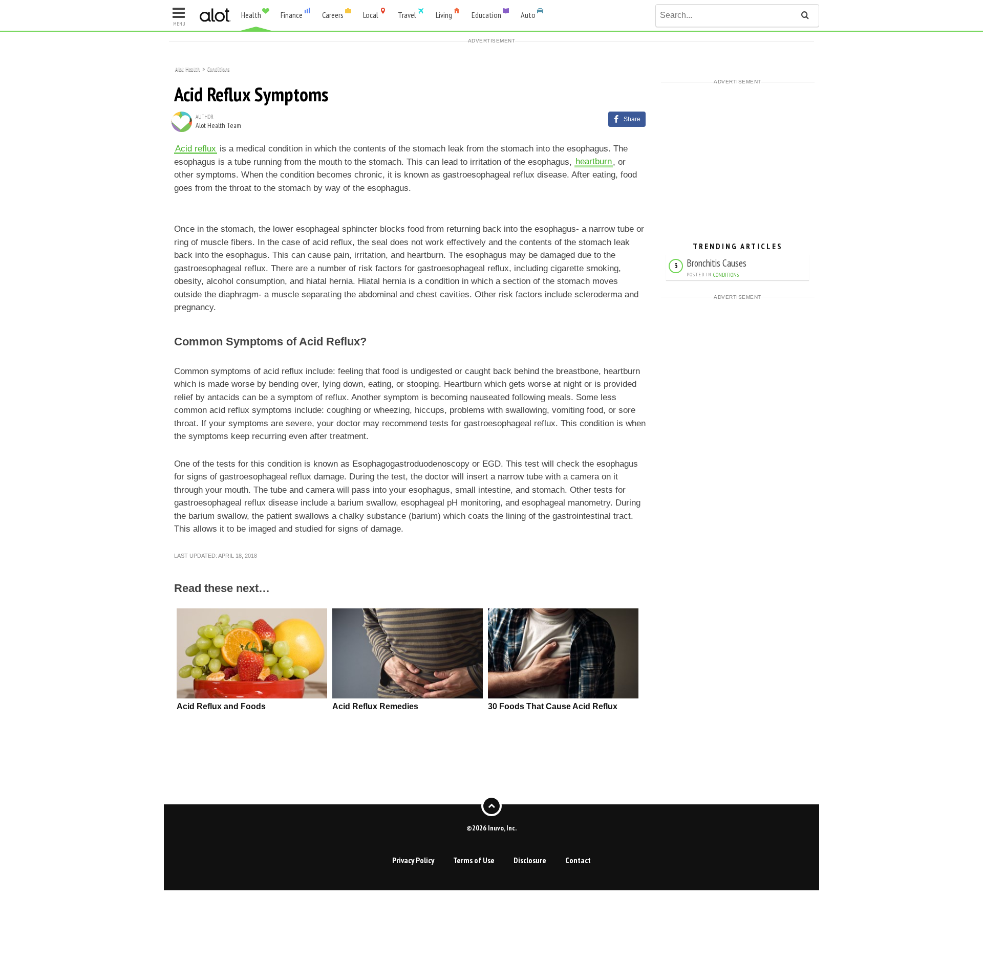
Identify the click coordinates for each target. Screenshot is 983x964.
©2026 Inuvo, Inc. (491, 827)
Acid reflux (195, 149)
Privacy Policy (413, 860)
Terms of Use (474, 860)
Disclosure (530, 860)
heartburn (593, 162)
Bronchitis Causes (716, 262)
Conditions (218, 68)
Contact (578, 860)
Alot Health (187, 68)
